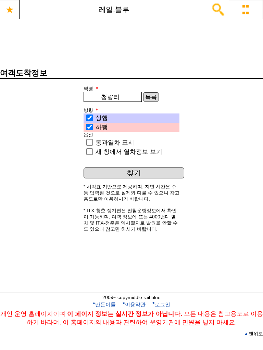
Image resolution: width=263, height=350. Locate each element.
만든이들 (104, 304)
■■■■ (245, 9)
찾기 (134, 173)
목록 (151, 97)
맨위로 (253, 333)
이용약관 (134, 304)
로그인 (161, 304)
